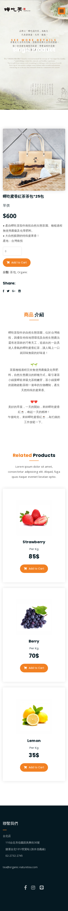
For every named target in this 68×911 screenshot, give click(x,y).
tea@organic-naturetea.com (20, 867)
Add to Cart (19, 262)
